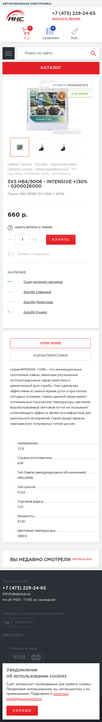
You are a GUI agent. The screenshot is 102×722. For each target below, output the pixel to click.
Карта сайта (12, 634)
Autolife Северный (37, 292)
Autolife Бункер (35, 312)
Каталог (26, 164)
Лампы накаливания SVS (52, 169)
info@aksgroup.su (16, 594)
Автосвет (41, 164)
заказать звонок (66, 19)
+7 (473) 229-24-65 (74, 14)
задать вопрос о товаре (33, 227)
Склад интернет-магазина (43, 282)
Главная (13, 164)
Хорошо (22, 710)
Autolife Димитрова (38, 302)
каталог (51, 68)
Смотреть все (82, 559)
